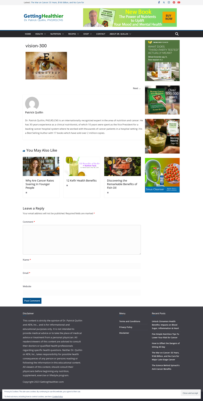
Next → (137, 88)
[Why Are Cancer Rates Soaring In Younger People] (41, 158)
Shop (86, 34)
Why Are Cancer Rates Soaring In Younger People (40, 184)
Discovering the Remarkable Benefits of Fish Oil (122, 184)
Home (28, 34)
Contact (100, 34)
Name (27, 259)
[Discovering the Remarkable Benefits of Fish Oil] (122, 158)
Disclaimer (124, 333)
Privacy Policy (125, 327)
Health (39, 34)
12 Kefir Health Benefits (81, 180)
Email (26, 273)
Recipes (72, 34)
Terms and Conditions (129, 321)
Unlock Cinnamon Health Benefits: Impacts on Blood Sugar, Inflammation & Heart (165, 325)
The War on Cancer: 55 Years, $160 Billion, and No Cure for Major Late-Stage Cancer (165, 356)
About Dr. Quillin (119, 34)
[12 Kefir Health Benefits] (82, 158)
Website (27, 286)
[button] (44, 34)
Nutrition (55, 34)
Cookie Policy (57, 396)
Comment (29, 221)
